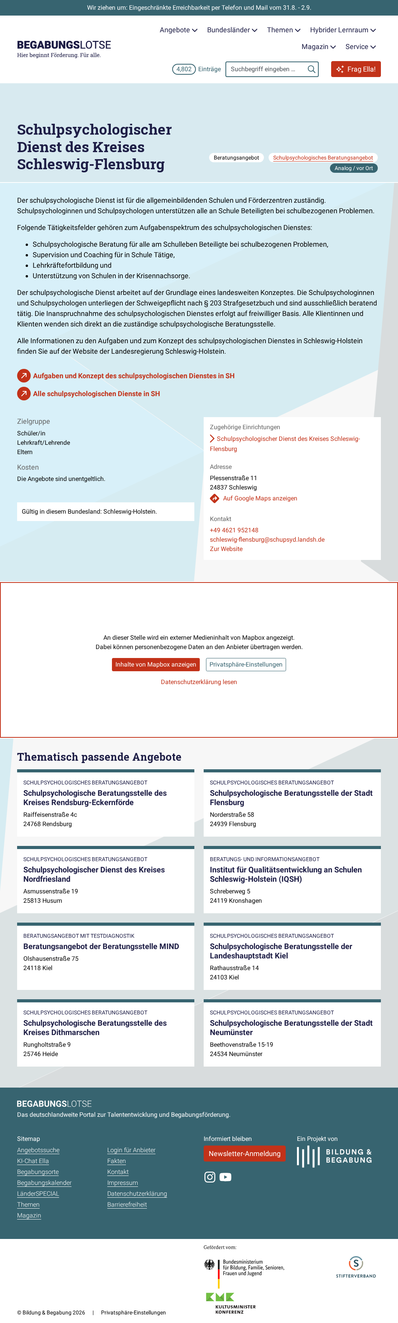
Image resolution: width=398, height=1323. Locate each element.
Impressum (122, 1182)
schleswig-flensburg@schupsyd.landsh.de (267, 539)
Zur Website (226, 549)
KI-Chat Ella (33, 1161)
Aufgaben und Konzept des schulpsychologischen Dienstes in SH (134, 376)
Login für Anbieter (131, 1150)
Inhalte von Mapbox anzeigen (155, 664)
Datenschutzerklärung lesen (199, 682)
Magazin (29, 1215)
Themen (28, 1204)
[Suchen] (312, 69)
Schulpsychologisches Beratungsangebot (323, 157)
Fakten (116, 1161)
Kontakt (118, 1172)
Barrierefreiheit (127, 1204)
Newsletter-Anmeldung (245, 1153)
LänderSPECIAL (38, 1193)
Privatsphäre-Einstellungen (246, 664)
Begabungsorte (38, 1172)
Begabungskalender (44, 1182)
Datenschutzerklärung (137, 1193)
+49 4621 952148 (234, 530)
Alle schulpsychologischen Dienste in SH (96, 394)
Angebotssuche (38, 1150)
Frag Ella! (361, 69)
